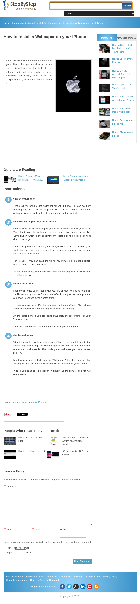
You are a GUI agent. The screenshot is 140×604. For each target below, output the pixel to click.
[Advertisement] (66, 47)
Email (37, 529)
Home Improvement (17, 580)
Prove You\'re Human (18, 547)
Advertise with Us (34, 576)
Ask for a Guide (14, 576)
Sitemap (78, 576)
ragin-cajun (21, 402)
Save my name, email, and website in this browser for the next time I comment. (49, 542)
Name (9, 529)
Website (64, 529)
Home (6, 23)
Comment (11, 486)
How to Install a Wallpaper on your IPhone (80, 23)
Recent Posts (126, 37)
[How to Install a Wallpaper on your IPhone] (73, 85)
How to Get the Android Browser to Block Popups (121, 74)
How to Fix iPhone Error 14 (31, 451)
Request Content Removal (44, 580)
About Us (52, 576)
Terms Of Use (92, 576)
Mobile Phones (47, 23)
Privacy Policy (109, 576)
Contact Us (65, 576)
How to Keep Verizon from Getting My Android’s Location (75, 441)
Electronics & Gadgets (24, 23)
